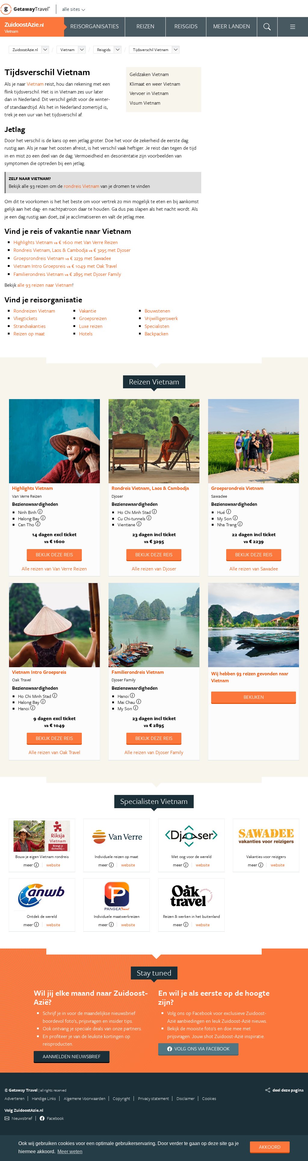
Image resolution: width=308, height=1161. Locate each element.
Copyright (121, 1098)
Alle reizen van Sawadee (253, 569)
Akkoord (270, 1146)
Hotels (86, 333)
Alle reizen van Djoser (154, 569)
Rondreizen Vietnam (34, 310)
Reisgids (103, 50)
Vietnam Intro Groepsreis (39, 672)
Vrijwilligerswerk (161, 318)
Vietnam (67, 50)
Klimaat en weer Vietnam (155, 83)
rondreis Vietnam (81, 186)
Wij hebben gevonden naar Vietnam (249, 677)
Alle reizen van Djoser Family (154, 752)
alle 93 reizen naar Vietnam (44, 285)
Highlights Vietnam (32, 488)
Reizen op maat (29, 333)
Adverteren (14, 1098)
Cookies (209, 1098)
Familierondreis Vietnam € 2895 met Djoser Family (67, 274)
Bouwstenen (157, 310)
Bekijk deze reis (54, 554)
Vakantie (87, 310)
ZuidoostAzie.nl (25, 50)
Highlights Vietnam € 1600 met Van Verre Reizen (66, 242)
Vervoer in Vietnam (149, 93)
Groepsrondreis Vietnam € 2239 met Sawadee (62, 258)
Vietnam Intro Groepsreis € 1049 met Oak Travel (65, 266)
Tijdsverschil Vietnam (150, 50)
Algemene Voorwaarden (84, 1098)
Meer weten (69, 1151)
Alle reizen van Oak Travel (54, 752)
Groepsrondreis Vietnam (237, 488)
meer (28, 865)
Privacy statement (153, 1098)
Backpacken (156, 333)
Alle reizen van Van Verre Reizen (54, 569)
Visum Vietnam (145, 102)
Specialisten (157, 326)
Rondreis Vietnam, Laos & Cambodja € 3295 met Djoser (72, 250)
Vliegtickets (25, 318)
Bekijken (254, 697)
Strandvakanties (30, 326)
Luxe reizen (91, 326)
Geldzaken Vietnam (149, 74)
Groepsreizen (93, 318)
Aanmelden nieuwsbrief (71, 1056)
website (53, 865)
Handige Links (44, 1098)
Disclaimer (186, 1098)
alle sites (71, 9)
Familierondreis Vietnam (138, 672)
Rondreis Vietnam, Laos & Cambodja (150, 488)
